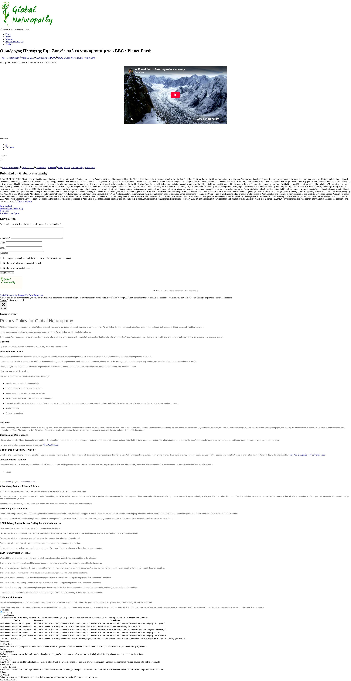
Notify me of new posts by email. (17, 268)
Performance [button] (5, 649)
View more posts (24, 201)
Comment (5, 238)
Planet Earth (90, 58)
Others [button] (3, 672)
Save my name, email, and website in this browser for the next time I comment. (37, 258)
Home (8, 34)
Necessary (7, 612)
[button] (1, 29)
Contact (8, 44)
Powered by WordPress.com (30, 295)
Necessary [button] (4, 610)
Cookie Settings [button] (7, 300)
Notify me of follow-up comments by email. (22, 263)
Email (2, 248)
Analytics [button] (4, 656)
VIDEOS (52, 58)
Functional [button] (4, 641)
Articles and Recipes (14, 41)
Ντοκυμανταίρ (77, 58)
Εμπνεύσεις (41, 58)
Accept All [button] (19, 300)
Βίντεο (67, 58)
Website (3, 253)
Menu (16, 29)
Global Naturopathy (10, 58)
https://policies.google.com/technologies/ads (307, 455)
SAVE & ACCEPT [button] (8, 680)
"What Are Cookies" (50, 445)
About (8, 37)
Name (2, 243)
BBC (60, 58)
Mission (8, 39)
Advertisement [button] (6, 664)
